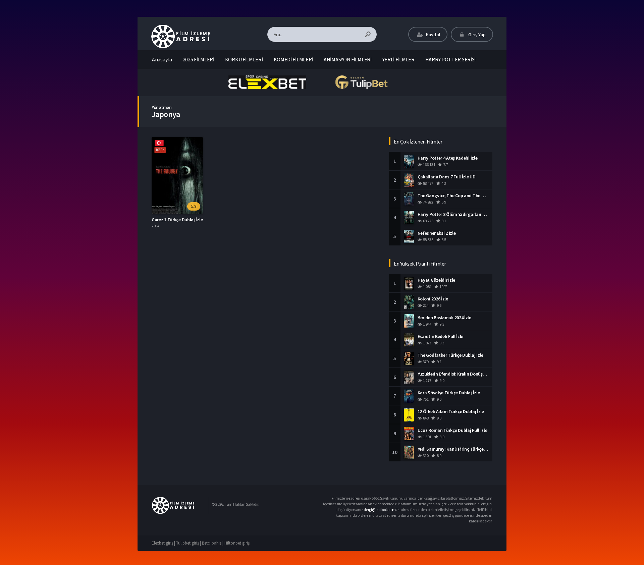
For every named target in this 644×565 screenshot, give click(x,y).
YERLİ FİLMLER (398, 59)
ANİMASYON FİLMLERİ (348, 59)
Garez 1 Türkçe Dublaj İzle (177, 220)
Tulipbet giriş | (189, 543)
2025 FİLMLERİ (198, 59)
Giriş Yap (476, 35)
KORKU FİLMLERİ (244, 59)
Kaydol (432, 35)
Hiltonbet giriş (237, 543)
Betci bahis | (213, 543)
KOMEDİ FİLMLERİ (293, 59)
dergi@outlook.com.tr (381, 509)
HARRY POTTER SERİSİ (450, 59)
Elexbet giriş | (164, 543)
